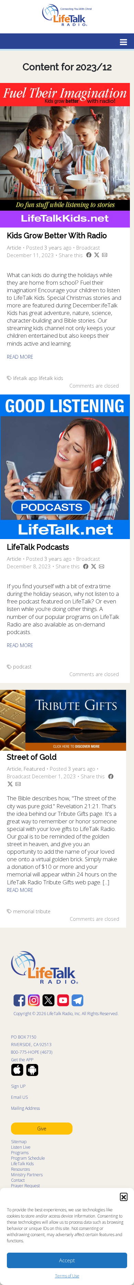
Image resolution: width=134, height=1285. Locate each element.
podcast (22, 666)
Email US (19, 1097)
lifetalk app (25, 378)
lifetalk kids (51, 378)
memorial (23, 911)
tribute (43, 911)
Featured (34, 768)
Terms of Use (67, 1276)
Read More (20, 357)
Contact (18, 1180)
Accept (67, 1260)
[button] (123, 1196)
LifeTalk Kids (22, 1164)
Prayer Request (25, 1186)
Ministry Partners (27, 1175)
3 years (53, 247)
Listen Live (21, 1147)
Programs (20, 1153)
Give (41, 1128)
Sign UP (18, 1086)
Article (14, 247)
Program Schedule (28, 1158)
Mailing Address (25, 1108)
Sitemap (18, 1142)
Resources (20, 1169)
